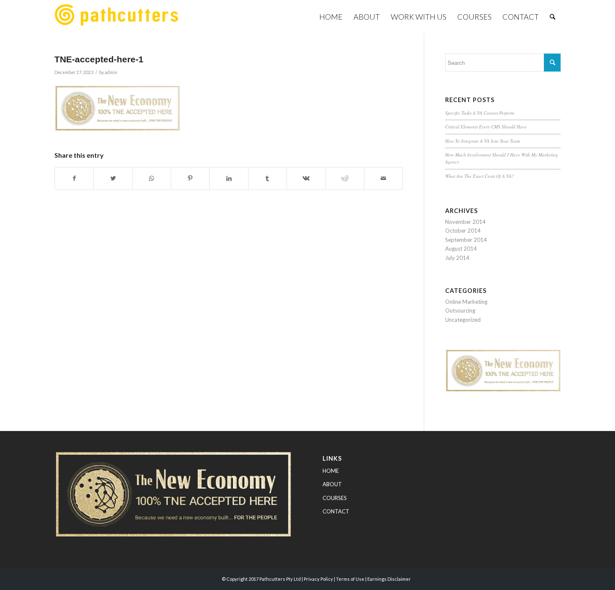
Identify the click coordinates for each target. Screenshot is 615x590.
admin (111, 72)
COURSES (335, 498)
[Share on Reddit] (345, 178)
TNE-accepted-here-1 (99, 59)
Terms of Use (350, 579)
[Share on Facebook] (74, 178)
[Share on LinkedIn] (229, 178)
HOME (331, 470)
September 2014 (466, 239)
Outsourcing (460, 310)
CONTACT (336, 511)
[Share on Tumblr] (268, 178)
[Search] (552, 16)
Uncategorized (463, 319)
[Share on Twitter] (113, 178)
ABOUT (332, 484)
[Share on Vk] (306, 178)
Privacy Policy (318, 579)
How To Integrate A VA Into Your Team (482, 141)
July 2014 (457, 257)
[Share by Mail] (383, 178)
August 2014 (461, 248)
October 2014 (463, 230)
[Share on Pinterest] (190, 178)
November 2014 (465, 221)
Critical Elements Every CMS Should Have (486, 126)
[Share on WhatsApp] (152, 178)
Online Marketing (466, 301)
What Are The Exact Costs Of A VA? (479, 176)
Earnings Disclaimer (389, 579)
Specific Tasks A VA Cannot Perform (479, 113)
